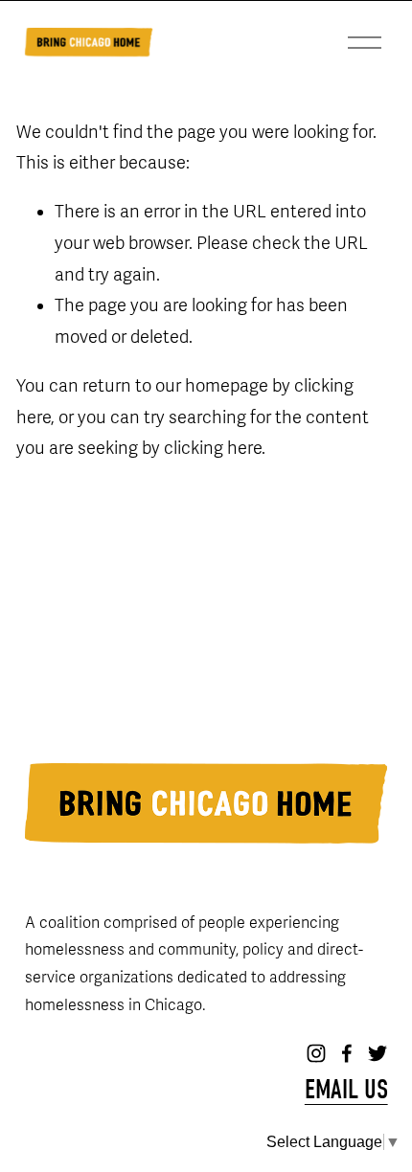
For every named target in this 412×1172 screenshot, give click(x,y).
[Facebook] (346, 1053)
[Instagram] (316, 1053)
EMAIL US (346, 1090)
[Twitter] (377, 1053)
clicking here (213, 448)
